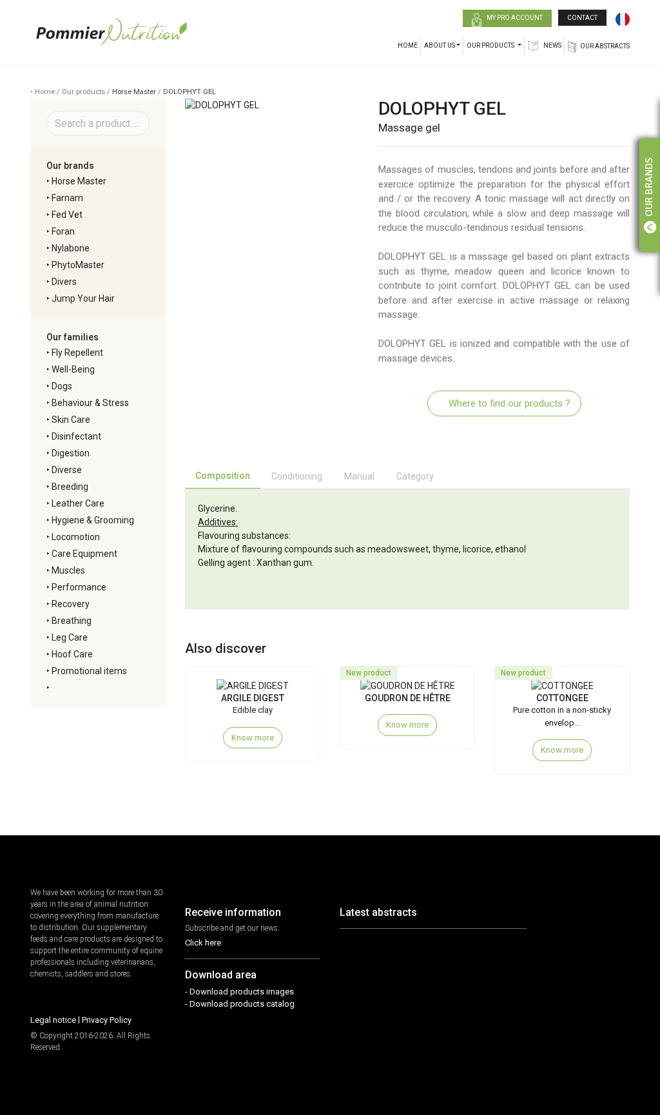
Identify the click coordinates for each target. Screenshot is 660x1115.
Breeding (70, 486)
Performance (79, 587)
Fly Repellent (77, 352)
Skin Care (71, 419)
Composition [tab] (222, 475)
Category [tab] (415, 476)
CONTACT (582, 17)
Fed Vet (67, 214)
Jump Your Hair (83, 298)
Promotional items (89, 671)
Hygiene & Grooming (93, 520)
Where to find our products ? (508, 403)
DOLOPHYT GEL (189, 92)
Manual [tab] (359, 476)
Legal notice (53, 1020)
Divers (64, 281)
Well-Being (73, 369)
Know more (252, 737)
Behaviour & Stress (90, 403)
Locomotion (76, 537)
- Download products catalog (240, 1004)
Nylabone (71, 248)
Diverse (67, 470)
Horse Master (134, 92)
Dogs (62, 386)
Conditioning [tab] (296, 476)
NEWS (551, 45)
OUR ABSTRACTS (605, 46)
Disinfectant (76, 436)
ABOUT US (439, 45)
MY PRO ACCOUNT (514, 17)
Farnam (67, 198)
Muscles (68, 570)
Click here (203, 942)
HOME (408, 45)
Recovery (71, 604)
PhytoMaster (78, 265)
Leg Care (70, 637)
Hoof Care (72, 654)
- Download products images (239, 991)
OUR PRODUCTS (491, 45)
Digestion (71, 453)
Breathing (72, 621)
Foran (63, 231)
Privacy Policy (106, 1020)
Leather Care (78, 503)
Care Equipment (84, 553)
